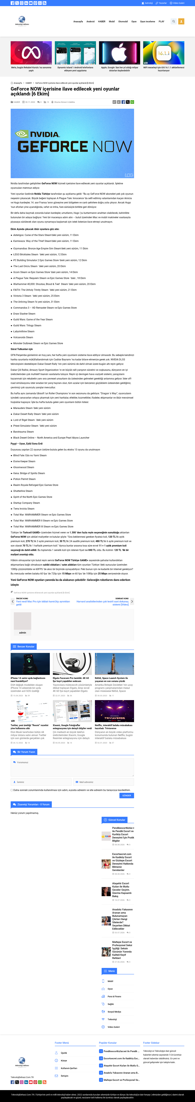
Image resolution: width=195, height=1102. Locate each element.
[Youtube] (31, 3)
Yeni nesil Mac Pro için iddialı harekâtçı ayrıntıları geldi (43, 603)
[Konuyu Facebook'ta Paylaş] (123, 102)
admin (22, 632)
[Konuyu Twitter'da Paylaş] (128, 102)
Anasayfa (18, 83)
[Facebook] (12, 3)
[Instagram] (21, 3)
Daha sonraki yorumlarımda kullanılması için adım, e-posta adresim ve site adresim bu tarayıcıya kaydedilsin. (72, 790)
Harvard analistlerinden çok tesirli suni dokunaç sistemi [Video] (103, 603)
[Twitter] (17, 3)
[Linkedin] (26, 3)
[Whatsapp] (40, 3)
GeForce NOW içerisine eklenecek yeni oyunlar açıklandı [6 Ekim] (41, 592)
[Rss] (44, 3)
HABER (29, 83)
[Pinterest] (35, 3)
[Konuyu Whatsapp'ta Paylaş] (132, 102)
